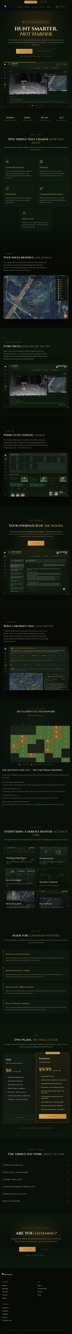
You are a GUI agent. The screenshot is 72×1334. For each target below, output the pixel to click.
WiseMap (27, 7)
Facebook (5, 1311)
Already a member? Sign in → (36, 1255)
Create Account (42, 1288)
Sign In (43, 2)
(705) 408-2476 (7, 1320)
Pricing (49, 7)
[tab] (28, 105)
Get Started (30, 2)
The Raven (34, 7)
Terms (39, 1295)
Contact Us (5, 1307)
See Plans (45, 1249)
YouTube (4, 1317)
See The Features (45, 51)
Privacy (40, 1292)
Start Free (24, 51)
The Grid (42, 7)
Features (19, 7)
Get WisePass (53, 1116)
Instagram (5, 1314)
